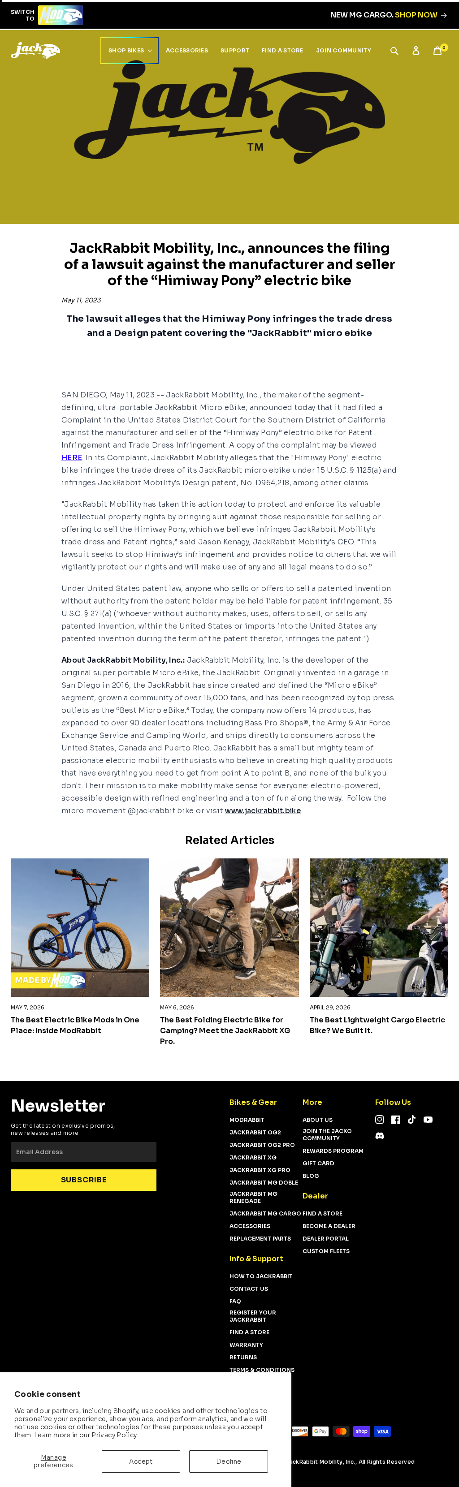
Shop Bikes (126, 50)
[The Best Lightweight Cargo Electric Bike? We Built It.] (379, 927)
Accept (140, 1461)
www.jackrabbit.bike (263, 810)
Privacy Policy (114, 1435)
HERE (71, 457)
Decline (228, 1461)
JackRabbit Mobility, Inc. (320, 1461)
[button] (394, 50)
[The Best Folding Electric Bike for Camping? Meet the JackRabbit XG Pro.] (229, 927)
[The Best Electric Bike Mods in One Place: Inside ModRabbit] (80, 927)
